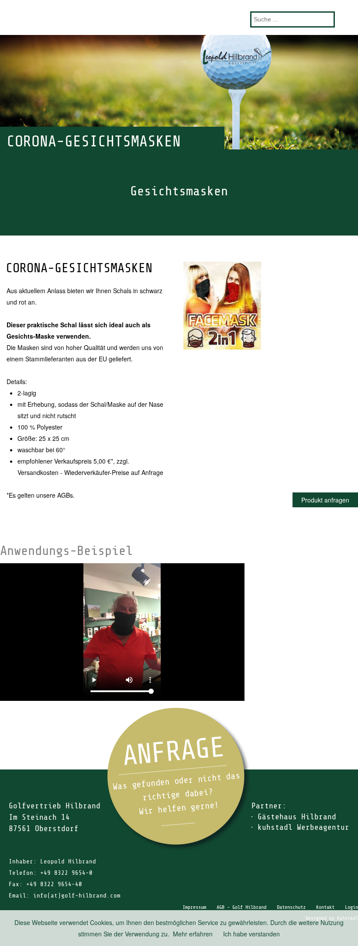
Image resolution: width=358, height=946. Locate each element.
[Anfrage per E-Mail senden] (179, 779)
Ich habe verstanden (251, 933)
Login (351, 907)
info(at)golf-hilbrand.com (76, 895)
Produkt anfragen (325, 500)
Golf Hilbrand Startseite (178, 17)
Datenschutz (291, 907)
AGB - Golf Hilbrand (241, 907)
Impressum (194, 907)
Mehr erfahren (193, 933)
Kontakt (325, 907)
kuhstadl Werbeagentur (303, 827)
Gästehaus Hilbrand (297, 816)
